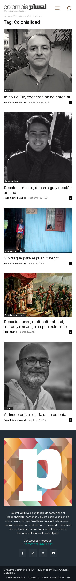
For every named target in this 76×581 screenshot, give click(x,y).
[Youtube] (53, 553)
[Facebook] (22, 553)
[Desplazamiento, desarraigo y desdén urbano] (38, 147)
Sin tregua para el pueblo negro (31, 258)
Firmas (8, 90)
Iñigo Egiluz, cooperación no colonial (37, 97)
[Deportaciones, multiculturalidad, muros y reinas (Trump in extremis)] (38, 295)
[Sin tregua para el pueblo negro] (38, 230)
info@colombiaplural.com (38, 543)
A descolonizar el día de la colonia (35, 414)
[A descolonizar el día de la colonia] (38, 376)
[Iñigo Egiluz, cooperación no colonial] (38, 60)
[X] (43, 553)
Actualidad (10, 251)
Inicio (7, 16)
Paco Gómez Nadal (15, 102)
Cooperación (11, 181)
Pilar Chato (10, 331)
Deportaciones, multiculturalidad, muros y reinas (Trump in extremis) (35, 324)
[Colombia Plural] (26, 8)
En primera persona (15, 315)
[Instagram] (33, 553)
